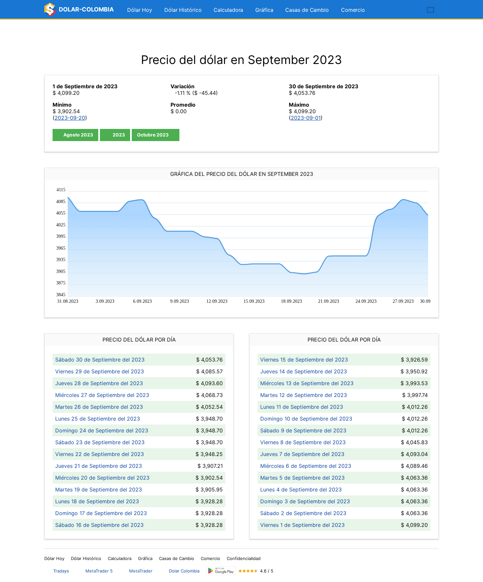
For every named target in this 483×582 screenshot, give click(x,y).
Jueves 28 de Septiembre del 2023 (99, 383)
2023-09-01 (306, 117)
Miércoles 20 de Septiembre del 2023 (102, 477)
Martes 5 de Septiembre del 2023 (302, 477)
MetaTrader (140, 570)
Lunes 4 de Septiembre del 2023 (301, 489)
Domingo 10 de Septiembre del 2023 (306, 418)
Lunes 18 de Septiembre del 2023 (97, 501)
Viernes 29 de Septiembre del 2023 (99, 371)
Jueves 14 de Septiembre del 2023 (303, 371)
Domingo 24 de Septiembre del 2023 (101, 430)
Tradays (61, 570)
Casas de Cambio (307, 10)
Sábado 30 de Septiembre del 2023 (100, 359)
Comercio (353, 10)
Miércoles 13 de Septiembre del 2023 (307, 383)
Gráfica (264, 10)
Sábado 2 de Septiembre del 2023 (303, 513)
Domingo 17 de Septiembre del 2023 (101, 513)
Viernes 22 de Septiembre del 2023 (99, 454)
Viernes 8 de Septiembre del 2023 (303, 442)
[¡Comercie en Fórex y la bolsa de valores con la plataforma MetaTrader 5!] (412, 10)
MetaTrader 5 (99, 570)
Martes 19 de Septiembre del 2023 (98, 489)
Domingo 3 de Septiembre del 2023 (305, 501)
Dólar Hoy (139, 10)
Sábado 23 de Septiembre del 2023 (100, 442)
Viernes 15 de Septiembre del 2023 (304, 359)
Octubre (153, 134)
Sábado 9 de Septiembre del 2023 (303, 430)
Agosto (77, 134)
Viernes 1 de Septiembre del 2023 (302, 525)
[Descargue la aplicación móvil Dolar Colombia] (221, 570)
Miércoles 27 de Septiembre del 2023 (102, 395)
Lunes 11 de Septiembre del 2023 (301, 407)
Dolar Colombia (184, 570)
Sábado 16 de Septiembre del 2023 (99, 525)
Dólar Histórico (183, 10)
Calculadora (228, 10)
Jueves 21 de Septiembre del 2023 (98, 466)
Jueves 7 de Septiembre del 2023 (302, 454)
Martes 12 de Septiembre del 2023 (303, 395)
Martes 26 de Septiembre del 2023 (99, 407)
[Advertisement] (241, 36)
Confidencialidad (244, 558)
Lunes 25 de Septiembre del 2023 (97, 418)
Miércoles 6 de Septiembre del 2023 (305, 466)
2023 (118, 134)
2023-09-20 (70, 117)
